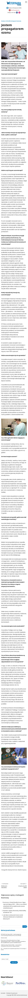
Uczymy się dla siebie (22, 886)
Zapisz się (14, 962)
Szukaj (24, 926)
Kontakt (3, 993)
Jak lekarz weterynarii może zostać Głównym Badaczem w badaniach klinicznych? (13, 917)
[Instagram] (19, 12)
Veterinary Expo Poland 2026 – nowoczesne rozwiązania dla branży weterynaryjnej (11, 945)
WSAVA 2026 (4, 938)
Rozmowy (18, 21)
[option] (7, 983)
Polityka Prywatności (11, 993)
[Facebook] (17, 12)
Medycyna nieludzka (4, 886)
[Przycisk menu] (26, 2)
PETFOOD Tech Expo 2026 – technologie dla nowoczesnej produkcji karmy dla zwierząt (11, 935)
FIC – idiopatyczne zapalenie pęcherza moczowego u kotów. (13, 949)
